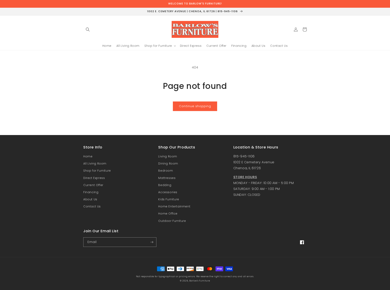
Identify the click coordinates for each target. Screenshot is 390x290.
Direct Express (94, 178)
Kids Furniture (168, 199)
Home (87, 156)
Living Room (167, 156)
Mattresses (167, 178)
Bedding (164, 185)
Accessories (167, 192)
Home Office (168, 214)
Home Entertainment (174, 206)
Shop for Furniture (97, 171)
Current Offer (93, 185)
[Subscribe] (151, 242)
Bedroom (165, 171)
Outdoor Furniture (172, 221)
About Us (90, 199)
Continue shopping (195, 106)
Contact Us (92, 206)
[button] (87, 29)
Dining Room (168, 163)
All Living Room (94, 163)
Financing (90, 192)
